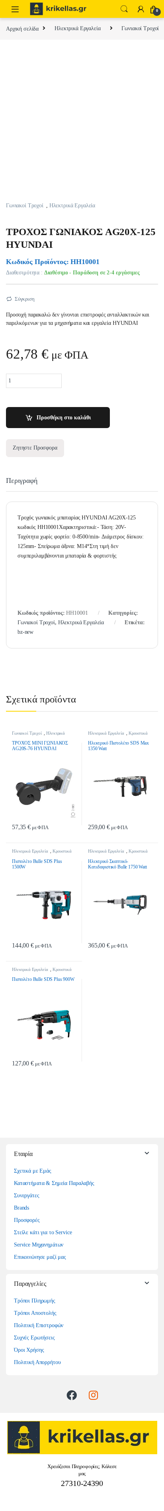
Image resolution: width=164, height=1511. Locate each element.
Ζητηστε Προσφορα (35, 448)
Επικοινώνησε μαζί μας (40, 1257)
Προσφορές (27, 1220)
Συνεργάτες (26, 1195)
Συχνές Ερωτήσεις (34, 1338)
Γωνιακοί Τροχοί (140, 28)
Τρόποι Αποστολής (35, 1313)
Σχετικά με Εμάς (32, 1171)
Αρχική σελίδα (22, 28)
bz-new (25, 632)
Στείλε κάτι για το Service (43, 1232)
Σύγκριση (25, 299)
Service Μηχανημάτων (38, 1245)
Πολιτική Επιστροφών (38, 1325)
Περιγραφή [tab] (21, 480)
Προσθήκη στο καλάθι (64, 418)
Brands (21, 1208)
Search (124, 9)
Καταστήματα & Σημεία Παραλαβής (54, 1183)
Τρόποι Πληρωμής (34, 1301)
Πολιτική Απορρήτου (37, 1362)
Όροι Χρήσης (29, 1350)
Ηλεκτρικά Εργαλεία (77, 28)
